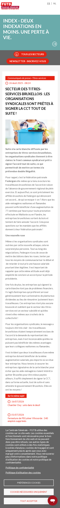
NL (54, 3)
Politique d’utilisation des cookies (23, 472)
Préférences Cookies (28, 483)
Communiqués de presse (19, 78)
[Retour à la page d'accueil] (10, 6)
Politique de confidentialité (20, 467)
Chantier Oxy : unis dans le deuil (24, 405)
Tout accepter (28, 501)
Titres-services (39, 78)
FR (48, 3)
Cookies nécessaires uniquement (28, 492)
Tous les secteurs (32, 54)
